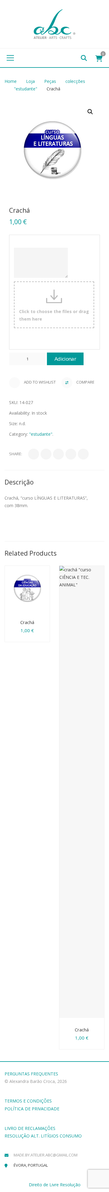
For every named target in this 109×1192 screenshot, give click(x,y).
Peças (50, 81)
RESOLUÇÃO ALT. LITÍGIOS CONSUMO (43, 1136)
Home (11, 81)
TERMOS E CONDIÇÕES (28, 1101)
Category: (18, 434)
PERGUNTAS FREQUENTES (31, 1074)
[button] (90, 111)
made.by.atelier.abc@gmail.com (46, 1155)
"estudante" (25, 89)
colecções (75, 81)
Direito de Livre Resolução (55, 1184)
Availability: (19, 413)
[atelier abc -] (54, 24)
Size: (13, 423)
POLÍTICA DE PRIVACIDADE (32, 1109)
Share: (15, 453)
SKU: (13, 402)
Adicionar (65, 358)
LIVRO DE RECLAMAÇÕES (30, 1128)
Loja (30, 81)
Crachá (27, 622)
